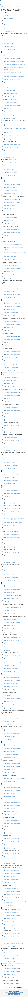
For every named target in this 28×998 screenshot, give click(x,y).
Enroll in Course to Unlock (14, 994)
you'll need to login (19, 992)
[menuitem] (1, 3)
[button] (1, 1)
